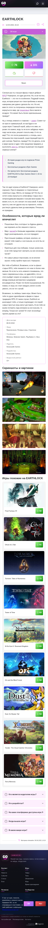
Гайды (27, 873)
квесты (15, 147)
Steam (23, 83)
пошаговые (24, 110)
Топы (27, 876)
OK (28, 904)
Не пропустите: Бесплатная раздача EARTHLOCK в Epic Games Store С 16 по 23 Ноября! (25, 174)
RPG (4, 96)
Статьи (3, 878)
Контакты (28, 919)
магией (13, 231)
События (4, 876)
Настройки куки (6, 919)
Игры (27, 881)
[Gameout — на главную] (3, 3)
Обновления (29, 878)
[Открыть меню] (43, 3)
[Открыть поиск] (37, 3)
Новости (4, 873)
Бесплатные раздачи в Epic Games (22, 167)
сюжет (33, 121)
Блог (3, 881)
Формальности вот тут (10, 909)
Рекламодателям (18, 919)
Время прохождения (32, 884)
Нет (40, 904)
